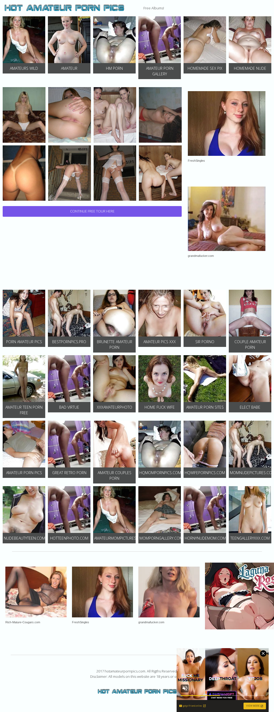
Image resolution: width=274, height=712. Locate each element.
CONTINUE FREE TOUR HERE (92, 211)
